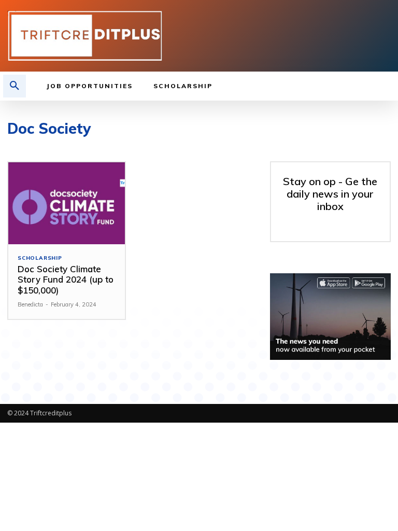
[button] (14, 86)
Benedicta (30, 304)
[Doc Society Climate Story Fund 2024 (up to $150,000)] (66, 203)
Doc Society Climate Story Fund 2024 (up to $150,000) (65, 279)
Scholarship (40, 258)
